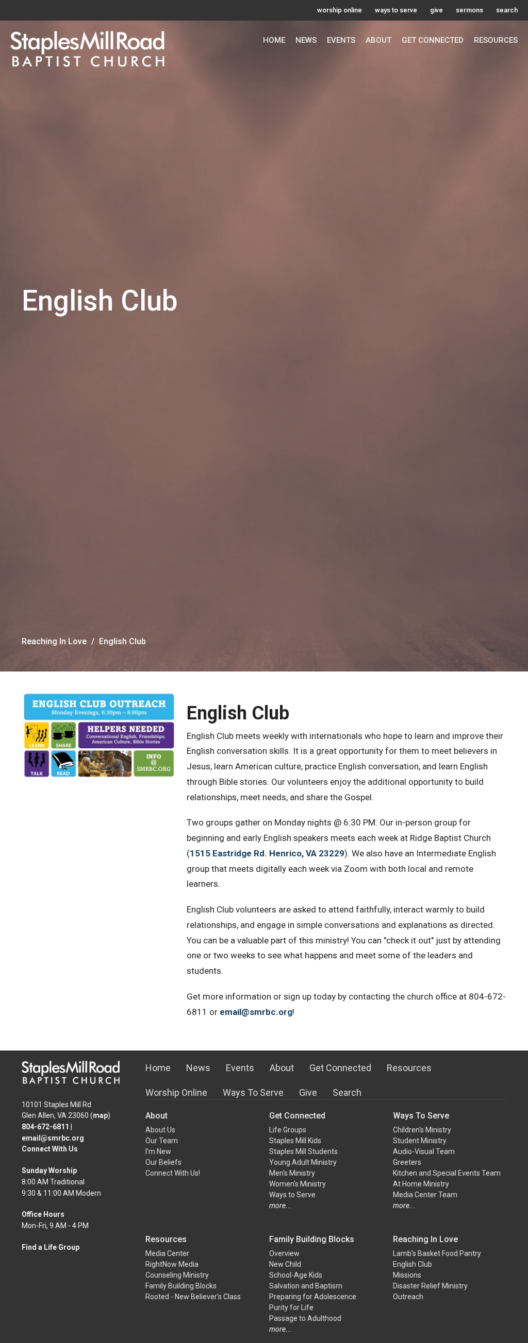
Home (274, 40)
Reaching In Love (54, 641)
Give (308, 1092)
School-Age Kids (295, 1275)
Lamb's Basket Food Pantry (437, 1253)
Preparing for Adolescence (312, 1297)
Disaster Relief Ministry (430, 1286)
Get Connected (433, 40)
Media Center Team (425, 1195)
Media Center (167, 1253)
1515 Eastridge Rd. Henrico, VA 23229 (267, 853)
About (378, 40)
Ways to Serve (292, 1195)
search (507, 10)
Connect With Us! (172, 1173)
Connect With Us (50, 1149)
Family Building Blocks (181, 1286)
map (100, 1115)
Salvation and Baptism (305, 1286)
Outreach (408, 1297)
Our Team (161, 1141)
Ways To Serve (253, 1092)
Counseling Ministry (177, 1275)
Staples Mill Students (303, 1151)
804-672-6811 (45, 1127)
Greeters (407, 1162)
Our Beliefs (163, 1162)
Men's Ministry (292, 1173)
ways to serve (396, 10)
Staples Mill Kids (295, 1141)
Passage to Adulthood (305, 1318)
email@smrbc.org (256, 1012)
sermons (469, 10)
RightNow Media (172, 1264)
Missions (407, 1275)
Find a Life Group (50, 1247)
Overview (284, 1253)
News (306, 40)
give (436, 10)
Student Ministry (420, 1141)
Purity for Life (291, 1307)
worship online (339, 10)
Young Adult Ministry (303, 1162)
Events (341, 40)
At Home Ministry (421, 1184)
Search (347, 1092)
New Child (285, 1264)
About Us (160, 1130)
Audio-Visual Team (424, 1151)
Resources (496, 40)
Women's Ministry (297, 1184)
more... (280, 1205)
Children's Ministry (422, 1130)
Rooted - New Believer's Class (193, 1297)
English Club (412, 1264)
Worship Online (176, 1092)
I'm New (158, 1151)
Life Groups (287, 1130)
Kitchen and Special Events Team (447, 1173)
